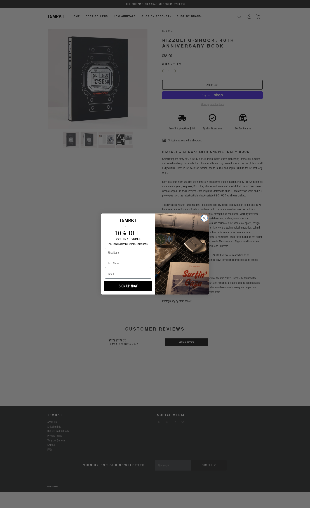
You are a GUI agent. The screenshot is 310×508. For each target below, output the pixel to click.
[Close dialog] (204, 218)
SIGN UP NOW (128, 286)
